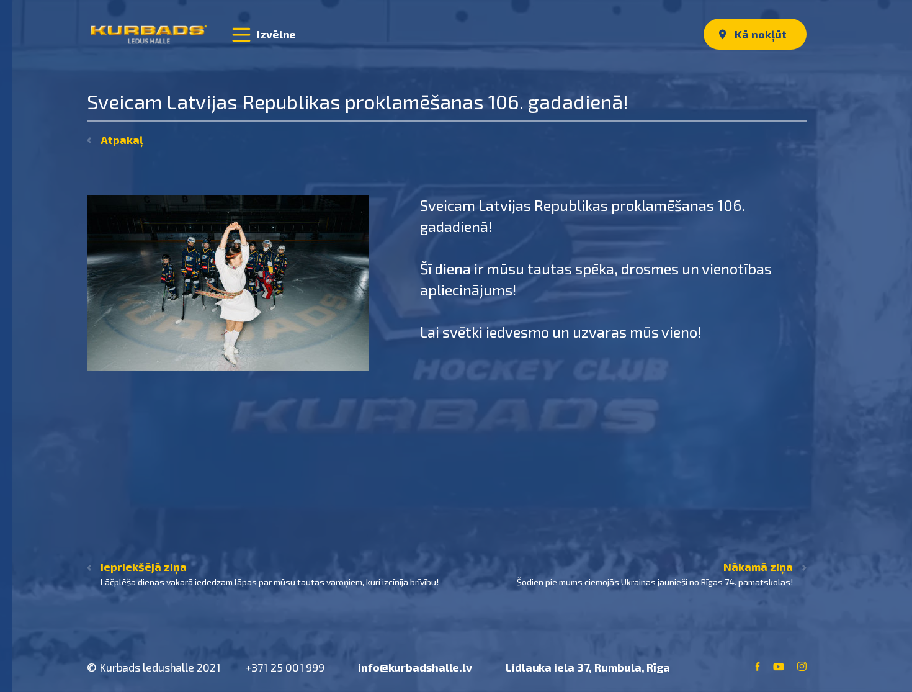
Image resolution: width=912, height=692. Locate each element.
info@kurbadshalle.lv (415, 667)
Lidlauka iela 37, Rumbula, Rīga (588, 667)
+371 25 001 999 (285, 667)
